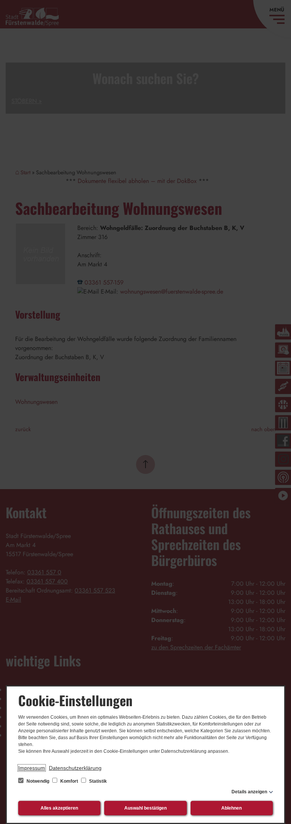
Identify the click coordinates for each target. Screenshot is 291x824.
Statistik (97, 781)
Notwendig (37, 781)
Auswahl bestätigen (145, 808)
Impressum (31, 768)
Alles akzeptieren (59, 808)
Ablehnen (231, 808)
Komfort (69, 781)
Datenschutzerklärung (75, 768)
